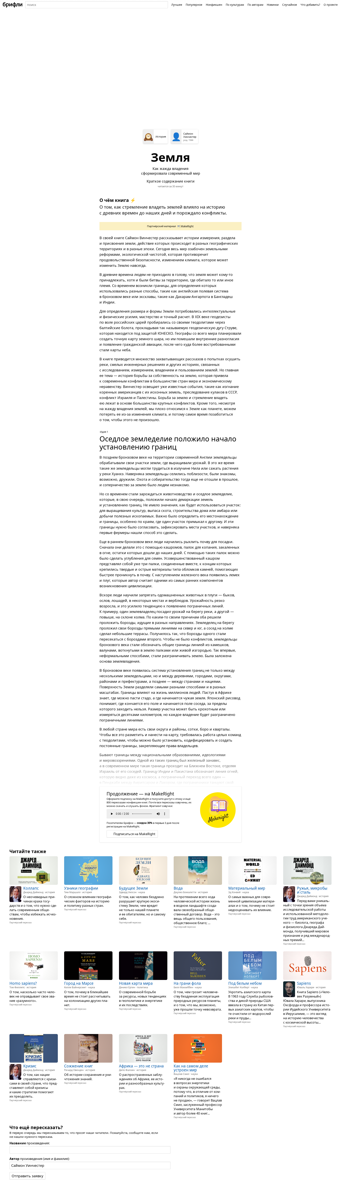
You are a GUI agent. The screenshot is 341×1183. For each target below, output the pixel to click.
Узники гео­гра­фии (81, 888)
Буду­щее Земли (133, 888)
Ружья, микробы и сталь (312, 890)
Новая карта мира (136, 983)
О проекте (331, 5)
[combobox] (96, 4)
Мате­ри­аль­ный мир (246, 888)
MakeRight (187, 226)
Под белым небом (245, 983)
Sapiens (304, 983)
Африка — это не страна (141, 1066)
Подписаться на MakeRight (134, 834)
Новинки (273, 5)
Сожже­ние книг (78, 1066)
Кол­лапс (31, 888)
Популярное (194, 5)
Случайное (289, 5)
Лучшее (176, 5)
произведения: (29, 1143)
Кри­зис (29, 1066)
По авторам (255, 5)
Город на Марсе (79, 983)
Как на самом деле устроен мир (191, 1067)
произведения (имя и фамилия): (39, 1159)
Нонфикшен (214, 5)
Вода (178, 888)
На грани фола (187, 983)
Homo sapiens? (23, 983)
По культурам (235, 5)
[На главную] (13, 4)
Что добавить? (310, 5)
